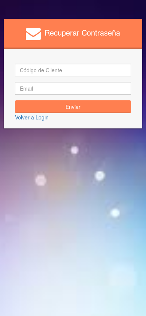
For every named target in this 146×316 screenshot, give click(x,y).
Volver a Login (32, 117)
